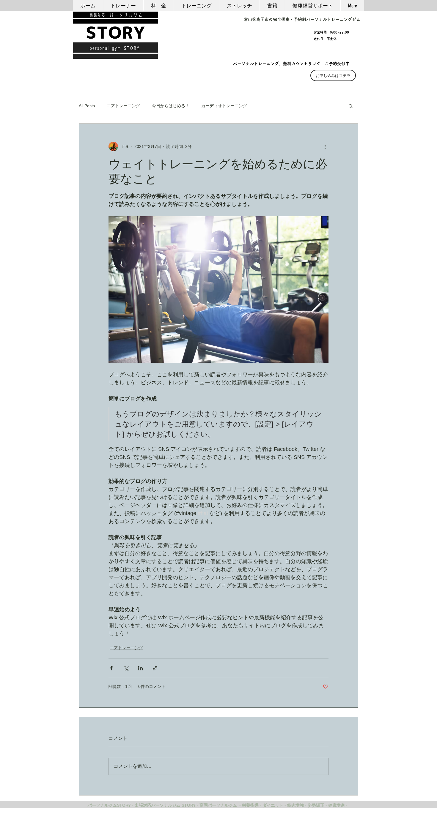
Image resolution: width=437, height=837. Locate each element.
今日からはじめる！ (170, 105)
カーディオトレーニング (224, 105)
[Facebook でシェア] (111, 668)
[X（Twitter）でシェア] (126, 668)
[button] (350, 105)
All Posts (87, 105)
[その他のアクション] (324, 146)
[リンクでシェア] (155, 668)
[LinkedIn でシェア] (140, 668)
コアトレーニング (123, 105)
